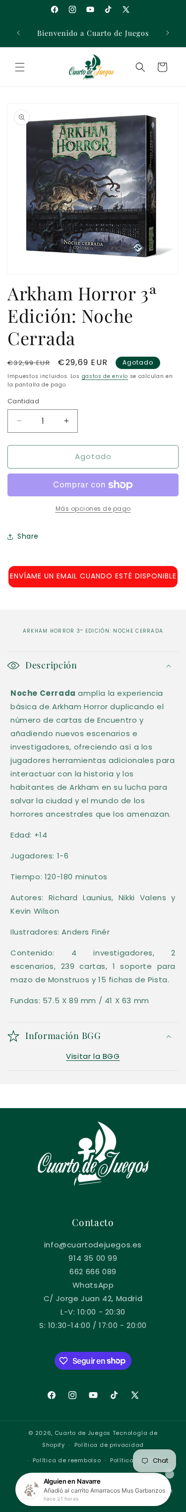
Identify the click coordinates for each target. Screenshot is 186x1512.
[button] (20, 67)
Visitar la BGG (93, 1056)
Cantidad (23, 401)
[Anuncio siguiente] (168, 33)
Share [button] (28, 536)
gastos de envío (105, 376)
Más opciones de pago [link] (93, 508)
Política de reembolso (67, 1460)
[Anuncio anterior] (18, 33)
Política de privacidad (109, 1445)
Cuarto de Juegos (83, 1433)
